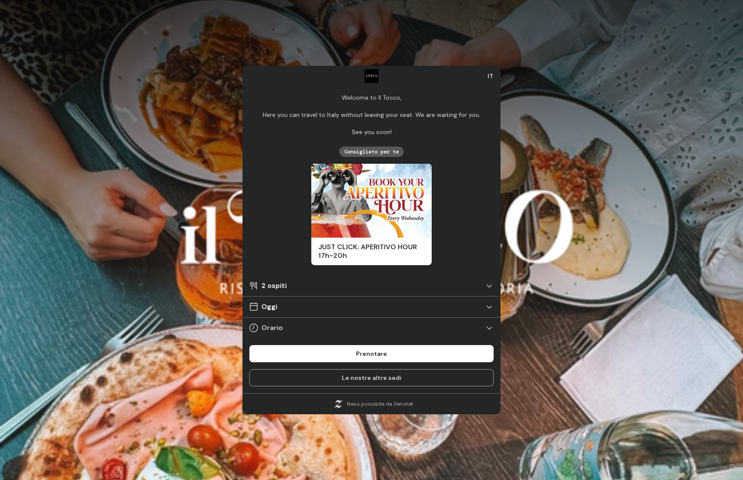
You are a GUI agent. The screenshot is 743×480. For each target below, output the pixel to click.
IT (490, 76)
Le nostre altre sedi (372, 378)
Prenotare (371, 354)
